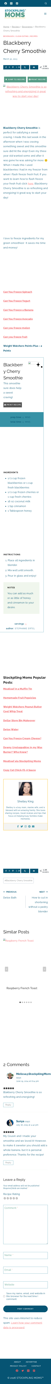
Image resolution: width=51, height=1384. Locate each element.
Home (6, 27)
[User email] (33, 826)
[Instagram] (11, 3)
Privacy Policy (18, 1366)
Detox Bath (10, 895)
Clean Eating (22, 36)
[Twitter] (22, 826)
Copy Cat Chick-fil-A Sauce (19, 770)
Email (8, 1269)
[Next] (44, 969)
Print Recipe (38, 79)
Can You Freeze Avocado (18, 319)
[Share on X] (25, 67)
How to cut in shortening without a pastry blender (38, 902)
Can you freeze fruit (15, 336)
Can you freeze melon (16, 327)
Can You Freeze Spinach (17, 291)
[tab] (20, 1002)
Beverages (27, 27)
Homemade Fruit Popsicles (19, 697)
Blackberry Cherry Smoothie (19, 880)
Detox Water (10, 729)
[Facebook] (5, 3)
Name (8, 1255)
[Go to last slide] (6, 969)
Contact (36, 1366)
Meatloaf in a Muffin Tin (17, 688)
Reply (8, 1105)
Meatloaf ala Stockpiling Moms (22, 761)
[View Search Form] (46, 3)
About (17, 1362)
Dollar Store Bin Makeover (19, 720)
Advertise (31, 1362)
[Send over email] (34, 67)
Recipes (16, 27)
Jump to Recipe (16, 79)
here (30, 183)
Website (9, 1284)
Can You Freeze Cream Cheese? (22, 738)
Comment (11, 1207)
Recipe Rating (11, 1194)
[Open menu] (45, 14)
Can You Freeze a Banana (18, 310)
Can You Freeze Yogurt (16, 300)
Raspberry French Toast (22, 988)
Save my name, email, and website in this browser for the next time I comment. (25, 1296)
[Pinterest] (17, 3)
